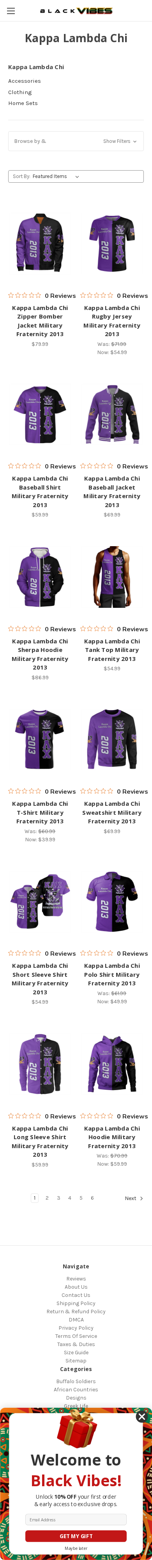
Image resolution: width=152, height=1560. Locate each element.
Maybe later (76, 1548)
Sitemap (76, 1360)
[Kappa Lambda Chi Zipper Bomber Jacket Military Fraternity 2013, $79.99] (40, 243)
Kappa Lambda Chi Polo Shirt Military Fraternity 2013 (112, 974)
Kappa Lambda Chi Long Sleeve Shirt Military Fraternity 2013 (40, 1141)
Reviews (76, 1278)
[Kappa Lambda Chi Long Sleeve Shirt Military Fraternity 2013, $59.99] (40, 1064)
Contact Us (76, 1295)
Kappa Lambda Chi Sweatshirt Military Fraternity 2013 (111, 812)
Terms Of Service (76, 1336)
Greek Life (76, 1406)
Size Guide (76, 1352)
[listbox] (57, 176)
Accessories (24, 80)
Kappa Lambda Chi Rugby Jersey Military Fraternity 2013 (111, 321)
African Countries (76, 1389)
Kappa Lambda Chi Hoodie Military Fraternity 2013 (112, 1137)
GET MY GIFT (76, 1536)
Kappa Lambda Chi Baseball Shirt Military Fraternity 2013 (40, 491)
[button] (76, 141)
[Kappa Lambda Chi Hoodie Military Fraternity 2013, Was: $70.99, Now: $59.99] (112, 1064)
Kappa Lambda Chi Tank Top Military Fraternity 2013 (112, 649)
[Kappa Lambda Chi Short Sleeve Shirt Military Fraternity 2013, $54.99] (40, 901)
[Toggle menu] (10, 10)
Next (131, 1198)
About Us (76, 1287)
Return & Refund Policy (76, 1311)
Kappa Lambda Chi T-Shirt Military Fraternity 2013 (40, 812)
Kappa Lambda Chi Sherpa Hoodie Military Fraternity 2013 (40, 654)
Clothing (20, 92)
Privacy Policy (76, 1328)
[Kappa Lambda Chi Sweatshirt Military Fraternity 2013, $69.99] (112, 739)
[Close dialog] (142, 1416)
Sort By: (21, 176)
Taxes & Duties (76, 1344)
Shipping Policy (76, 1303)
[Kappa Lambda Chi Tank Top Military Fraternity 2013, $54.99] (112, 577)
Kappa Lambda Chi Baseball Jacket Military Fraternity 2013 (111, 491)
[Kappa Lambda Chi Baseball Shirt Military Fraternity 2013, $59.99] (40, 414)
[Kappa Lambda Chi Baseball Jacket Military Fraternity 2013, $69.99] (112, 414)
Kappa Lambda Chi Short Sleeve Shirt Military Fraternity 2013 (40, 979)
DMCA (76, 1319)
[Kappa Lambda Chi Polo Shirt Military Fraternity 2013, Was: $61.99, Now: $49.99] (112, 901)
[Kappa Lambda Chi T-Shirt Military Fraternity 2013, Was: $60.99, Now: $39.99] (40, 739)
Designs (76, 1397)
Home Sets (23, 103)
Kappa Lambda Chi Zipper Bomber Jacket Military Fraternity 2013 (40, 321)
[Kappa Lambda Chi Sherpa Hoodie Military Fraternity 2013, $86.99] (40, 577)
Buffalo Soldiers (76, 1381)
